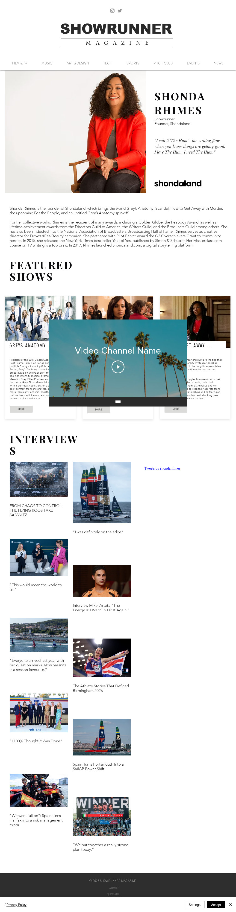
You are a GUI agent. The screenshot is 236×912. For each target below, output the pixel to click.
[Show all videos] (118, 402)
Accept (216, 904)
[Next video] (177, 358)
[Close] (230, 904)
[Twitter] (120, 11)
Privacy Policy (16, 904)
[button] (75, 131)
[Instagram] (112, 11)
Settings (195, 904)
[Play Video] (118, 366)
